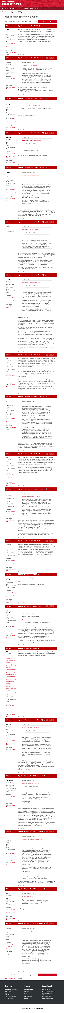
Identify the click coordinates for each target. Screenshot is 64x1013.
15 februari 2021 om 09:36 (34, 783)
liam (22, 175)
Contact (26, 998)
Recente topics (6, 12)
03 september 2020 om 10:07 (34, 404)
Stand (6, 993)
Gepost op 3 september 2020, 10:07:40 (28, 355)
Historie (23, 16)
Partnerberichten (28, 996)
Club (31, 8)
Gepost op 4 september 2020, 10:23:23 (28, 489)
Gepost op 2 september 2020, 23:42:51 (28, 275)
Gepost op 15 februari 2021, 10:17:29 (27, 776)
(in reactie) (41, 58)
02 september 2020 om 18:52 (34, 105)
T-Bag (7, 652)
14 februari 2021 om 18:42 (33, 613)
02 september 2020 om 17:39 (33, 65)
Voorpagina (5, 8)
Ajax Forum (11, 16)
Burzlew (8, 358)
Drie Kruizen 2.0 (10, 780)
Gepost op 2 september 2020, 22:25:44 (28, 167)
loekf (7, 578)
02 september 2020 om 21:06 (35, 140)
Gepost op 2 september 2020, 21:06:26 (28, 98)
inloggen (4, 1)
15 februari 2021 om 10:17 (36, 839)
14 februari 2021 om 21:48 (34, 727)
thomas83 (8, 544)
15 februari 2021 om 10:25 (32, 896)
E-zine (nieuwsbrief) (10, 996)
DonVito (8, 172)
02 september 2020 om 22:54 (34, 282)
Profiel (36, 8)
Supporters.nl (47, 986)
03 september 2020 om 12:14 (34, 496)
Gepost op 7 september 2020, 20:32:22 (28, 541)
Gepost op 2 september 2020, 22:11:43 (28, 133)
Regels (13, 12)
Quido (7, 29)
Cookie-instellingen (47, 998)
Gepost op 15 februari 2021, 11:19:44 (27, 889)
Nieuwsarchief (9, 998)
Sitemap (44, 995)
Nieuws (12, 8)
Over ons (27, 986)
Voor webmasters (28, 989)
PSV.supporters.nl (47, 993)
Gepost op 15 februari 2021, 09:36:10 (27, 720)
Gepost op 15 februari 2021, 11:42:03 (27, 923)
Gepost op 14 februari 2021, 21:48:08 (27, 606)
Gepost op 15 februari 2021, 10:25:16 (27, 831)
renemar (8, 62)
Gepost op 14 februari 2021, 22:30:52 (27, 648)
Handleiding (19, 12)
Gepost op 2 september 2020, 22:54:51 (28, 222)
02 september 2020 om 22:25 (34, 229)
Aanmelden (8, 989)
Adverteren (27, 995)
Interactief (25, 8)
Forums (18, 8)
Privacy (26, 993)
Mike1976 (8, 611)
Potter (7, 226)
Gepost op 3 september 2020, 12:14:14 (27, 454)
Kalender (7, 995)
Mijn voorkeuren (46, 996)
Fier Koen (8, 103)
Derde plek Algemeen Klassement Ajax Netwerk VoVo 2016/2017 (11, 666)
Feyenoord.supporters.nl (48, 991)
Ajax (10, 64)
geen (13, 43)
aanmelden (11, 1)
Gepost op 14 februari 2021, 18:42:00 (27, 574)
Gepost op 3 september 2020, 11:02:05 (28, 396)
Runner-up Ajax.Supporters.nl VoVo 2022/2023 (10, 685)
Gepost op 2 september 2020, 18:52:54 (28, 58)
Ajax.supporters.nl (47, 989)
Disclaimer (26, 991)
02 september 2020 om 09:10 (33, 175)
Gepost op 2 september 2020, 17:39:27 (28, 26)
